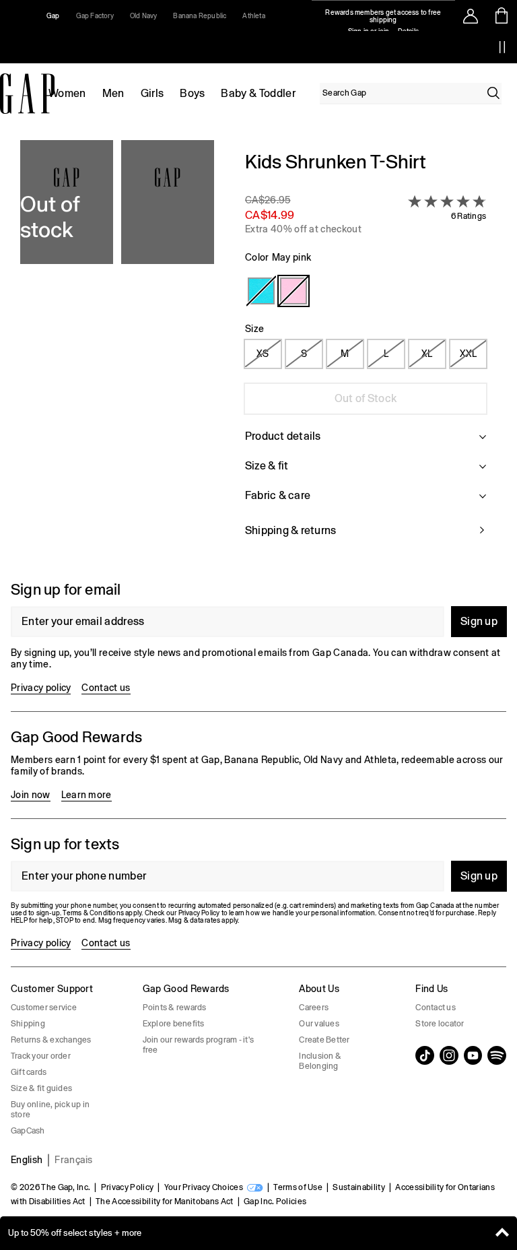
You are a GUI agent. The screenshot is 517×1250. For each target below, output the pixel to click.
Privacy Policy (127, 1187)
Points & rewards (175, 1007)
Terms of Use (297, 1187)
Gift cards (28, 1072)
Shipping (28, 1023)
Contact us (105, 687)
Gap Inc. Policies (275, 1201)
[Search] (493, 93)
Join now (30, 794)
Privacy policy (41, 687)
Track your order (41, 1056)
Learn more (86, 794)
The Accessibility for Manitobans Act (165, 1201)
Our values (319, 1023)
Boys (192, 93)
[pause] (502, 47)
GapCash (28, 1131)
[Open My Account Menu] (470, 15)
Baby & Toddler (258, 93)
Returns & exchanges (51, 1040)
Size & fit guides (41, 1088)
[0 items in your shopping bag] (502, 15)
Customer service (44, 1007)
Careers (314, 1007)
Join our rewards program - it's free (198, 1045)
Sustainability (358, 1187)
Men (113, 93)
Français (74, 1159)
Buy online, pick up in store (50, 1109)
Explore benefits (174, 1023)
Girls (152, 93)
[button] (117, 352)
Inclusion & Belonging (320, 1061)
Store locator (439, 1023)
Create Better (324, 1040)
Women (67, 93)
